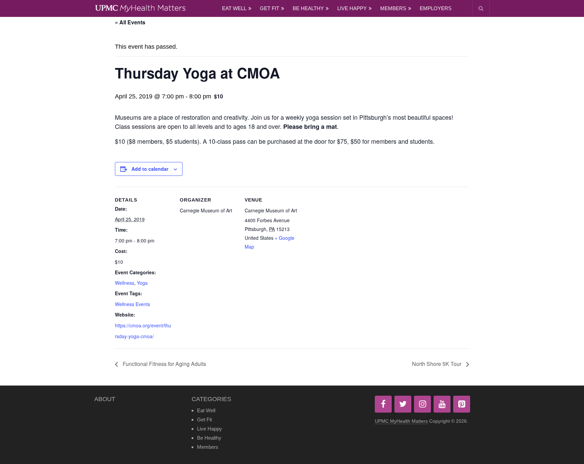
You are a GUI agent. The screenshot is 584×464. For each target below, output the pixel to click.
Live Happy (352, 8)
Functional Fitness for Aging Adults (163, 364)
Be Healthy (308, 8)
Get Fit (269, 8)
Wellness (124, 282)
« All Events (130, 22)
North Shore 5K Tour (437, 364)
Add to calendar (149, 168)
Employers (436, 8)
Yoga (142, 282)
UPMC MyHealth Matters (401, 421)
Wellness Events (132, 304)
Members (393, 8)
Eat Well (234, 8)
